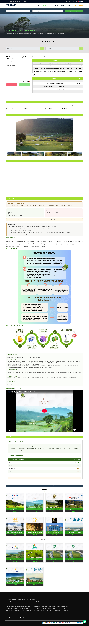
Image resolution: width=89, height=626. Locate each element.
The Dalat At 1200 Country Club (35, 509)
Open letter (16, 610)
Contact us (48, 610)
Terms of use (65, 610)
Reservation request (12, 84)
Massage (36, 108)
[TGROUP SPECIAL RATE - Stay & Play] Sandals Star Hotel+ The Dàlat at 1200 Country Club (54, 532)
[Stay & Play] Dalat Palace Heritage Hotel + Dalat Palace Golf (15, 532)
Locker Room (76, 106)
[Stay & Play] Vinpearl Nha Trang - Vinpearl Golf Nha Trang (15, 582)
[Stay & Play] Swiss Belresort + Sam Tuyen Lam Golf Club (74, 509)
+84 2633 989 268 (12, 1)
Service (56, 5)
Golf (44, 5)
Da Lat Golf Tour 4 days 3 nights (74, 532)
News (42, 610)
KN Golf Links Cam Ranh (54, 559)
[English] (80, 1)
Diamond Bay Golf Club (35, 559)
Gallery (22, 610)
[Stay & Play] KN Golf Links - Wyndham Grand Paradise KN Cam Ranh (74, 559)
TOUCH (81, 5)
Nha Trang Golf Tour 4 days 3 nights (35, 582)
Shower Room (24, 108)
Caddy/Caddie (11, 106)
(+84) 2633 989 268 (12, 604)
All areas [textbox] (9, 11)
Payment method (56, 610)
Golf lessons (50, 108)
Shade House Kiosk (64, 106)
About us (68, 1)
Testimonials (28, 610)
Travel (39, 5)
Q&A (69, 5)
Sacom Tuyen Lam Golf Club (15, 509)
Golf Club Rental (25, 106)
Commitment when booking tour (35, 612)
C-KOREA (58, 612)
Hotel (50, 5)
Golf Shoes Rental (38, 106)
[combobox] (18, 11)
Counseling (25, 84)
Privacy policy (9, 612)
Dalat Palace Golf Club (54, 509)
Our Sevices (9, 610)
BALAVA (74, 5)
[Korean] (82, 1)
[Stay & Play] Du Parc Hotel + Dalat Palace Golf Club (35, 532)
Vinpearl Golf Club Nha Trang (15, 559)
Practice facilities (64, 108)
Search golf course (74, 11)
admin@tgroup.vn (23, 1)
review (63, 5)
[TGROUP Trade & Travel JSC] (62, 622)
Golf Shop (10, 108)
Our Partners (36, 610)
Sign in (74, 1)
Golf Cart (49, 106)
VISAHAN (63, 612)
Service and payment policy (21, 612)
